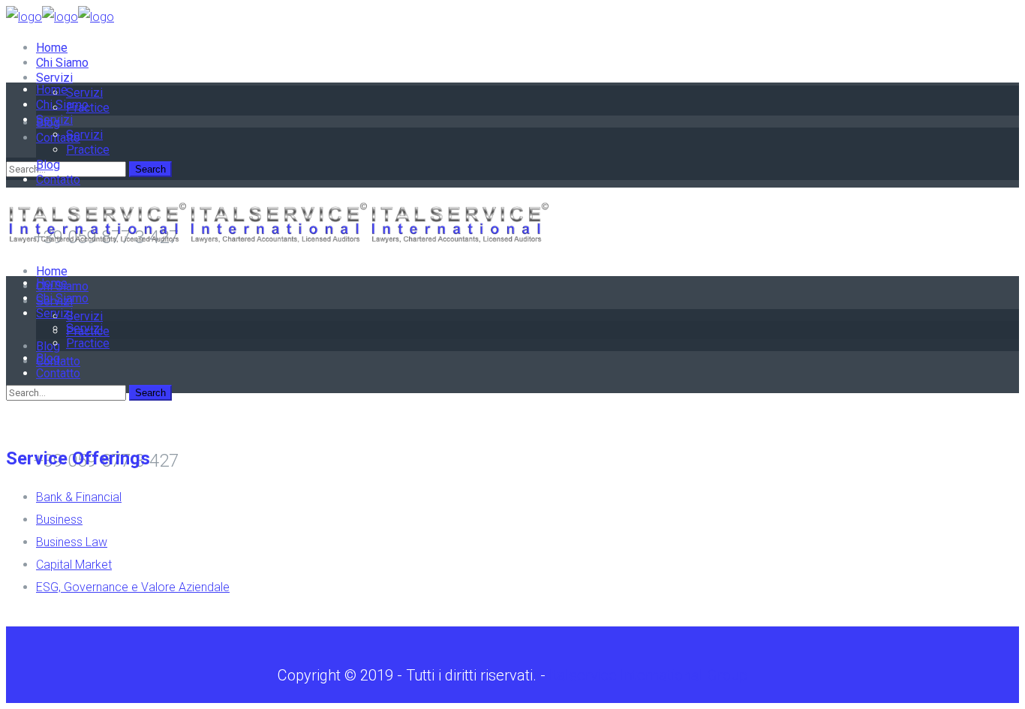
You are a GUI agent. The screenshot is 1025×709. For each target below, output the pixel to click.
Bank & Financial (79, 497)
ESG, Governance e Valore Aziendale (133, 587)
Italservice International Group (648, 675)
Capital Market (74, 564)
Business (59, 519)
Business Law (71, 542)
